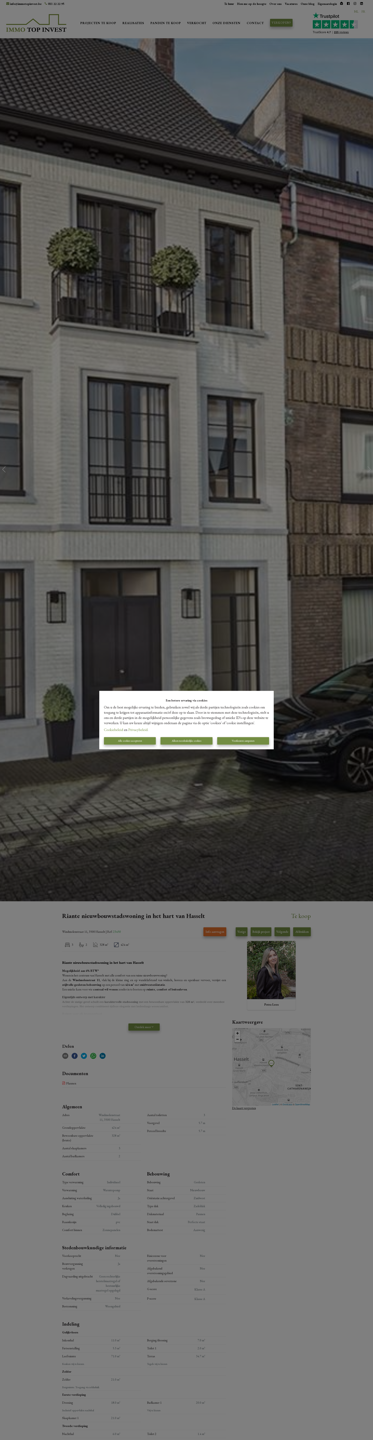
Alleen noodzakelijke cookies (186, 740)
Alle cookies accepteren (130, 740)
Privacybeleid (138, 729)
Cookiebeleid (113, 729)
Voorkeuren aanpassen (243, 740)
